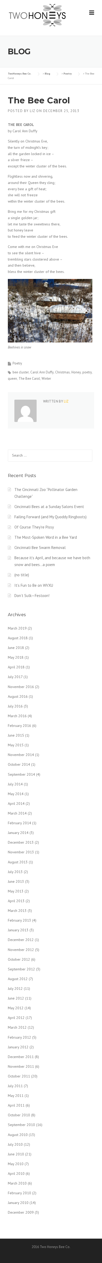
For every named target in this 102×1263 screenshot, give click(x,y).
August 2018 (18, 638)
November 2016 (21, 686)
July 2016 (15, 706)
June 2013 (16, 881)
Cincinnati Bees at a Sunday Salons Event (49, 506)
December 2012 (21, 939)
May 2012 (16, 1008)
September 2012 (21, 969)
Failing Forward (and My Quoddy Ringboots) (50, 516)
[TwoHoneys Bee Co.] (37, 15)
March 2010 (17, 1183)
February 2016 (19, 725)
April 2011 (16, 1105)
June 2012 (16, 998)
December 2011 (21, 1056)
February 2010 (19, 1193)
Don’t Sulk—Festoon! (31, 595)
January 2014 (18, 832)
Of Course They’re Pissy (34, 527)
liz (32, 111)
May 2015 (16, 745)
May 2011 (16, 1095)
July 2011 (15, 1086)
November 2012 (21, 949)
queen (12, 378)
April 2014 (16, 803)
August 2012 (18, 978)
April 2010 (16, 1173)
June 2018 (16, 647)
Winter (46, 378)
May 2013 (16, 891)
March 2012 (17, 1027)
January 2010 (18, 1202)
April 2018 (16, 667)
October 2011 (19, 1076)
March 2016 (17, 716)
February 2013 (19, 920)
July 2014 (15, 784)
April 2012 (16, 1017)
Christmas (62, 372)
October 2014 (19, 764)
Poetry (17, 363)
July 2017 (15, 676)
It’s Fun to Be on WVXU (33, 585)
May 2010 (16, 1163)
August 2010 (18, 1134)
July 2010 (15, 1144)
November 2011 (21, 1066)
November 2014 (21, 754)
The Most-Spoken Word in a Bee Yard (45, 537)
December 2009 (21, 1212)
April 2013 (16, 901)
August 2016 (18, 696)
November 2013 (21, 852)
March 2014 (17, 813)
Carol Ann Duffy (42, 372)
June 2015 (16, 735)
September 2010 (21, 1124)
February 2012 (19, 1037)
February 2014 (19, 823)
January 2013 (18, 930)
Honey (76, 372)
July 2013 (15, 871)
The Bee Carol (29, 378)
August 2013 (18, 862)
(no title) (21, 574)
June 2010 (16, 1154)
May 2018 (16, 657)
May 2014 (16, 793)
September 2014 (21, 774)
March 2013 (17, 910)
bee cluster (21, 372)
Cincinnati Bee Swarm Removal (40, 547)
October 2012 (19, 959)
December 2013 (21, 842)
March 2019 (17, 628)
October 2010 (19, 1115)
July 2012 (15, 988)
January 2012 (18, 1047)
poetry (87, 372)
